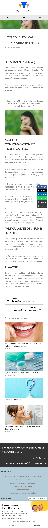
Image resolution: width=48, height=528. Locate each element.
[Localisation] (24, 17)
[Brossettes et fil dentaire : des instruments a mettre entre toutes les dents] (24, 332)
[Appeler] (8, 17)
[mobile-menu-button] (40, 17)
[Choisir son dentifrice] (24, 388)
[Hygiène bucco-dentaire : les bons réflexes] (24, 361)
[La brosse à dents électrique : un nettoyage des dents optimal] (24, 415)
